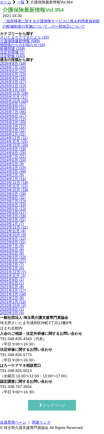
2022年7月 (12, 246)
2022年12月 (14, 227)
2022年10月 (13, 235)
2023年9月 (13, 194)
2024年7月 (13, 156)
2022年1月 (12, 268)
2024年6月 (13, 160)
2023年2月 (13, 220)
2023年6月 (13, 205)
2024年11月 (14, 141)
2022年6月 (12, 249)
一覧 (21, 2)
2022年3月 (13, 261)
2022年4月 (13, 257)
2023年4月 (13, 212)
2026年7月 (13, 67)
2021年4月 (13, 290)
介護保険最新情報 (20, 41)
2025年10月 (14, 100)
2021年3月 (13, 294)
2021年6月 (12, 283)
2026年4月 (13, 78)
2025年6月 (13, 115)
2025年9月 (13, 104)
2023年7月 (13, 201)
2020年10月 (13, 305)
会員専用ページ (13, 422)
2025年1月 (13, 134)
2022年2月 (12, 264)
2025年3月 (13, 127)
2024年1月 (13, 179)
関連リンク (41, 422)
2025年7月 (13, 112)
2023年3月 (13, 216)
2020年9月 (12, 309)
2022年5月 (12, 253)
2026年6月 (13, 71)
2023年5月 (13, 208)
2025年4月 (13, 123)
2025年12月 (14, 93)
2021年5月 (12, 287)
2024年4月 (13, 168)
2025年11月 (14, 97)
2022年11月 (13, 231)
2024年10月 (14, 145)
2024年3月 (13, 171)
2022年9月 (13, 238)
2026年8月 (13, 63)
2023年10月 (14, 190)
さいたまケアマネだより (24, 37)
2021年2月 (12, 298)
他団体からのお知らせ (22, 45)
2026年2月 (13, 86)
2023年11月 (14, 186)
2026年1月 (13, 89)
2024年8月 (13, 153)
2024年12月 (14, 138)
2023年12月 (14, 182)
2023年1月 (12, 223)
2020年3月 (12, 313)
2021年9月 (12, 279)
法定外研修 (12, 52)
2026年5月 (13, 74)
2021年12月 (13, 272)
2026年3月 (13, 82)
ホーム (5, 2)
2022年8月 (13, 242)
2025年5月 (13, 119)
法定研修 (12, 56)
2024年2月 (12, 175)
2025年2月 (13, 130)
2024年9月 (13, 149)
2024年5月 (12, 164)
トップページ (54, 405)
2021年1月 (13, 302)
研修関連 (12, 48)
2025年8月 (13, 108)
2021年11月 (13, 276)
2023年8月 (13, 197)
